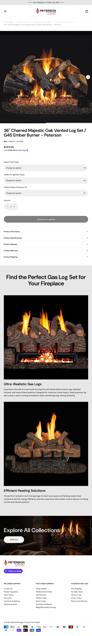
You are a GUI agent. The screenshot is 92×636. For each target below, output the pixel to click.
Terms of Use (76, 595)
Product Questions (11, 592)
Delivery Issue (41, 598)
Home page (8, 22)
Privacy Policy (76, 598)
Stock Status (9, 595)
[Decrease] (6, 206)
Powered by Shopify (32, 622)
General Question (10, 604)
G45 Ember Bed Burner (64, 22)
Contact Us (8, 589)
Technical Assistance (12, 601)
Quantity (7, 200)
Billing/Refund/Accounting (46, 607)
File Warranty (41, 595)
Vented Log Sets (23, 22)
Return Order (41, 601)
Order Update (41, 589)
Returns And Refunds (79, 601)
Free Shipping (76, 589)
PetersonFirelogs (16, 622)
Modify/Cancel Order (44, 592)
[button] (5, 11)
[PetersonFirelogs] (46, 11)
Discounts (8, 598)
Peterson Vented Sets (42, 22)
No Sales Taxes (77, 592)
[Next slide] (88, 77)
